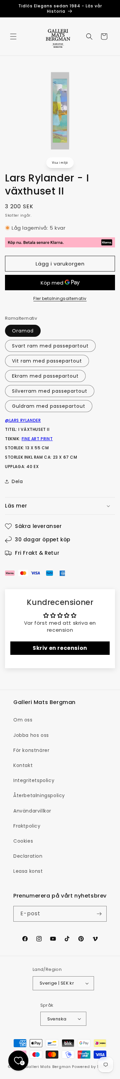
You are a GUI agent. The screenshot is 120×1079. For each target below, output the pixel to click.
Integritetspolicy (33, 780)
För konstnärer (31, 750)
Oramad (23, 330)
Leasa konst (28, 871)
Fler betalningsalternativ (60, 298)
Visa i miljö (60, 162)
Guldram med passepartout (48, 406)
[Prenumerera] (99, 914)
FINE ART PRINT (37, 439)
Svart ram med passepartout (50, 345)
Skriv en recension (60, 648)
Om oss (23, 719)
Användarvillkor (32, 810)
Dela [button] (17, 481)
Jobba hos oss (31, 735)
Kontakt (23, 765)
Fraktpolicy (27, 826)
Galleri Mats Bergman (48, 1066)
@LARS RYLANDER (23, 420)
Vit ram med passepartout (47, 361)
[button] (13, 36)
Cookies (23, 841)
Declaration (28, 856)
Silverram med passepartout (49, 391)
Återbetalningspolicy (39, 795)
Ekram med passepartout (45, 376)
